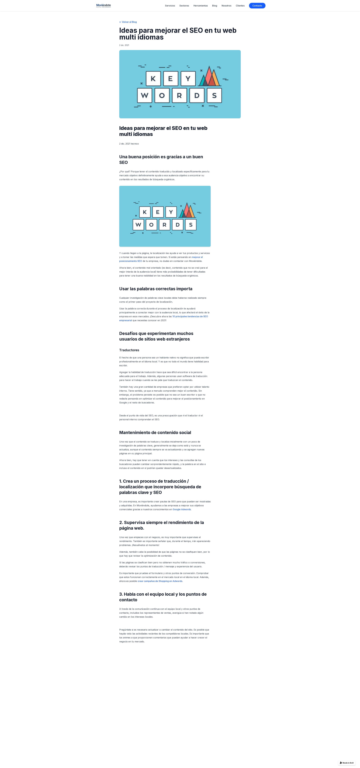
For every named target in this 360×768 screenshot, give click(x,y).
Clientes (240, 5)
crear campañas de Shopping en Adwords (160, 581)
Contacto (257, 5)
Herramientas (201, 5)
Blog (214, 5)
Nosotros (226, 5)
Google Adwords (182, 509)
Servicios (170, 5)
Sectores (184, 5)
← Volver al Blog (128, 22)
